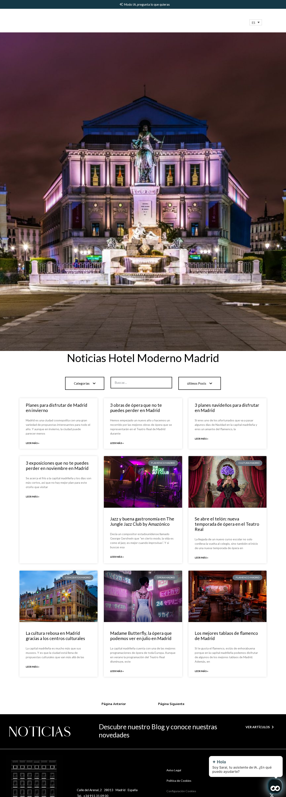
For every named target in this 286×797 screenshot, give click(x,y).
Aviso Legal (173, 770)
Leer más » (32, 443)
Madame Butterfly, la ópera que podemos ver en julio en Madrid (141, 635)
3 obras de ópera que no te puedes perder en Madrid (136, 407)
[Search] (166, 382)
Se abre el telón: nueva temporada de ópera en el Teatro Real (227, 524)
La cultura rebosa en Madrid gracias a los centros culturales (55, 635)
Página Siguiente (171, 704)
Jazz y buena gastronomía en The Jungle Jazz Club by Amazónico (142, 521)
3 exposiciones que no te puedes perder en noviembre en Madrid (57, 465)
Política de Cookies (178, 780)
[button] (255, 22)
